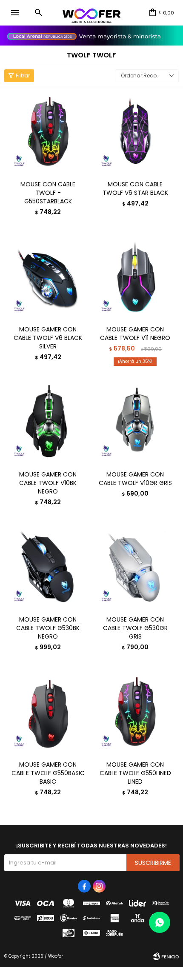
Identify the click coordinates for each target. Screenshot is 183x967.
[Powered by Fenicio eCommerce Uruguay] (166, 956)
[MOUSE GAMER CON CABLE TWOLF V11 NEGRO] (135, 277)
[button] (38, 12)
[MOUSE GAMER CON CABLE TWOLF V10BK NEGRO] (47, 422)
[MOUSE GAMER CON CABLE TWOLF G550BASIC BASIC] (47, 712)
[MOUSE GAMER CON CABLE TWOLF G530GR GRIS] (135, 567)
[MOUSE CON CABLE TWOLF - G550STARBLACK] (47, 132)
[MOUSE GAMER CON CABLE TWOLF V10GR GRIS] (135, 422)
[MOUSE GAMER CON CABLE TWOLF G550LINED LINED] (135, 712)
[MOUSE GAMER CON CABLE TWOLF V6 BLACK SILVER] (47, 277)
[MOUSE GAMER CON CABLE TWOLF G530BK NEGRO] (47, 567)
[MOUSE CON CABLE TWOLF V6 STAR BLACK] (135, 132)
